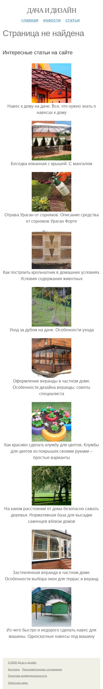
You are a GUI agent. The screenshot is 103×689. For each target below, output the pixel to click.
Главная (29, 20)
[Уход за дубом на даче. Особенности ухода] (51, 323)
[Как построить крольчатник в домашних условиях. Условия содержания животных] (51, 266)
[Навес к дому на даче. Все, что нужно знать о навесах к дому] (51, 100)
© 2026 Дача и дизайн (22, 662)
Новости (52, 20)
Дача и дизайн (51, 10)
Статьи (72, 20)
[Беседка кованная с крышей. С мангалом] (51, 157)
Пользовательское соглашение (42, 669)
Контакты (14, 669)
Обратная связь (18, 683)
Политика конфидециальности (27, 675)
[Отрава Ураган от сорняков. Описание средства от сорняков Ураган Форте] (51, 208)
